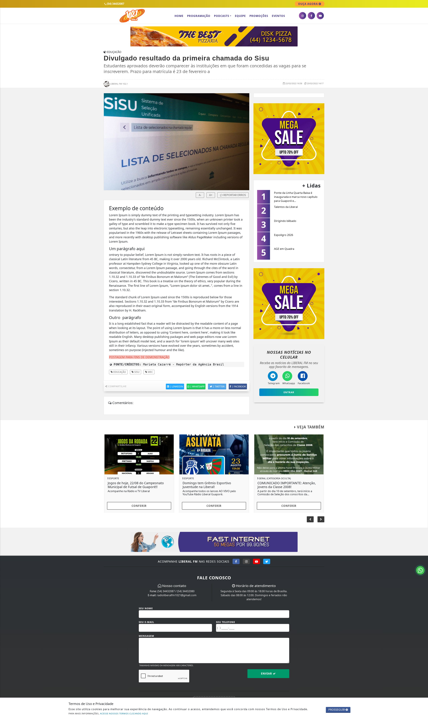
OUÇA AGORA (308, 4)
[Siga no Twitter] (266, 561)
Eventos (278, 16)
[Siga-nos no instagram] (302, 15)
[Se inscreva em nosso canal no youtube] (320, 15)
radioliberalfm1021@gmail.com (176, 595)
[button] (320, 519)
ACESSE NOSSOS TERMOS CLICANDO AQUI (124, 713)
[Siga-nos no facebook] (311, 15)
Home (179, 16)
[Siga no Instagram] (246, 561)
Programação (198, 16)
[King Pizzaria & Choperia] (214, 36)
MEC (150, 371)
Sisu (136, 371)
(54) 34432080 (185, 591)
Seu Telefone (225, 622)
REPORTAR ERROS (234, 195)
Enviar (267, 673)
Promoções (258, 16)
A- (200, 195)
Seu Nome (146, 608)
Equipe (240, 16)
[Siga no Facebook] (236, 561)
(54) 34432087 (166, 591)
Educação (119, 371)
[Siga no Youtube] (256, 561)
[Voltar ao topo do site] (423, 432)
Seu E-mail (146, 622)
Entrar (289, 392)
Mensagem (146, 635)
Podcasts (221, 16)
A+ (210, 195)
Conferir (139, 506)
